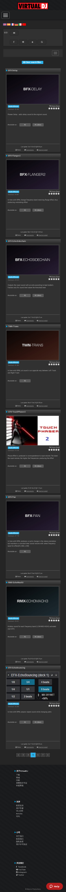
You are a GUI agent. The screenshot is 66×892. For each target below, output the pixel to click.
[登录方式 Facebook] (14, 42)
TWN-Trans (13, 326)
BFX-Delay (12, 70)
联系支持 (19, 805)
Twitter (21, 875)
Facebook (21, 867)
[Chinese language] (24, 24)
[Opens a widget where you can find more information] (54, 886)
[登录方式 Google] (42, 42)
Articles (19, 814)
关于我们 (19, 836)
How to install (43, 150)
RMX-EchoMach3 (15, 582)
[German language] (16, 24)
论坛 (18, 816)
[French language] (12, 24)
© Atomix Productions (33, 889)
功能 (18, 780)
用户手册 (19, 808)
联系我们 (19, 839)
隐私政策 (19, 841)
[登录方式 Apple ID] (32, 42)
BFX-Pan (12, 497)
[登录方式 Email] (14, 33)
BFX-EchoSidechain (17, 241)
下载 (18, 775)
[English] (4, 24)
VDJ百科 (19, 811)
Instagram (22, 872)
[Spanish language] (8, 24)
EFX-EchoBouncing (16, 668)
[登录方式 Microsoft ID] (23, 42)
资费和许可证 (21, 783)
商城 (18, 778)
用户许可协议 (21, 844)
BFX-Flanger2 (14, 156)
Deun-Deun (55, 106)
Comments (30, 150)
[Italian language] (20, 24)
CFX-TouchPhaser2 (16, 412)
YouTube (21, 870)
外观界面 (19, 786)
